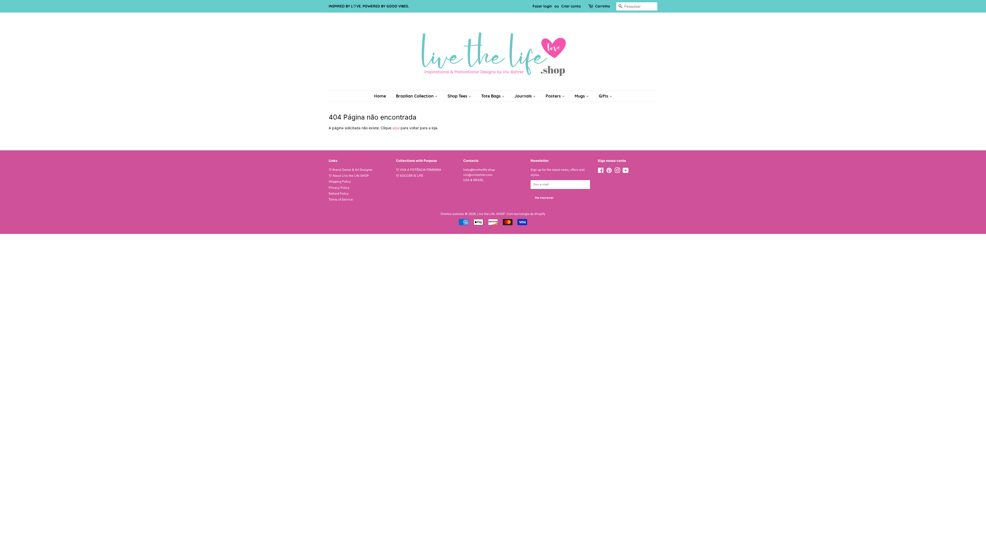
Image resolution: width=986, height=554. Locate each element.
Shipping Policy (340, 181)
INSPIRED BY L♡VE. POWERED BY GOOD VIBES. (369, 6)
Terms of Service (341, 199)
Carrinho (602, 6)
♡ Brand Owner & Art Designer (351, 170)
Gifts (604, 95)
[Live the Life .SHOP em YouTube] (626, 171)
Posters (554, 95)
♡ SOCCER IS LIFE (409, 175)
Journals (524, 95)
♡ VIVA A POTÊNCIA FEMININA (418, 170)
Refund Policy (339, 193)
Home (380, 95)
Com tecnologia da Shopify (526, 214)
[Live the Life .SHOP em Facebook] (601, 171)
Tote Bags (491, 95)
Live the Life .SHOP (491, 214)
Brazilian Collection (415, 95)
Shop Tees (458, 95)
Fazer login (542, 6)
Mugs (580, 95)
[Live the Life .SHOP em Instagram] (617, 171)
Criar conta (571, 6)
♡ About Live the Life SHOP (349, 175)
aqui (396, 128)
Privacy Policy (339, 188)
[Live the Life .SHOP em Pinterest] (609, 171)
